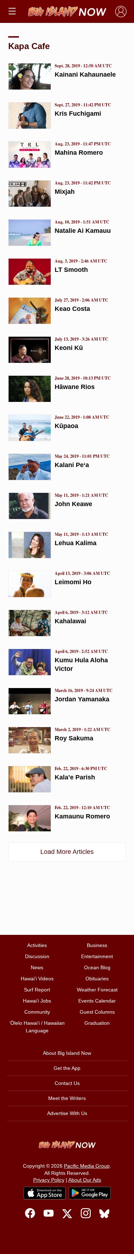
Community (37, 1012)
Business (97, 945)
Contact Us (67, 1083)
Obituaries (97, 978)
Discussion (37, 956)
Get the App (67, 1068)
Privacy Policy (48, 1180)
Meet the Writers (67, 1098)
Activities (37, 945)
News (37, 967)
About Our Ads (84, 1180)
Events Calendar (97, 1001)
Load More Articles (67, 851)
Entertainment (97, 956)
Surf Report (37, 990)
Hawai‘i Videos (37, 978)
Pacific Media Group (87, 1166)
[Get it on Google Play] (90, 1193)
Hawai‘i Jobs (37, 1001)
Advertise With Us (67, 1113)
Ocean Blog (97, 967)
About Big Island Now (67, 1053)
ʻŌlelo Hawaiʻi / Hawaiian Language (37, 1026)
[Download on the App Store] (45, 1193)
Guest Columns (97, 1012)
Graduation (97, 1023)
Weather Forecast (97, 990)
